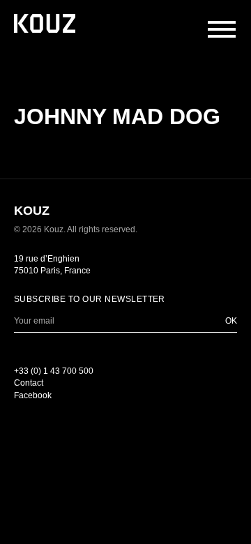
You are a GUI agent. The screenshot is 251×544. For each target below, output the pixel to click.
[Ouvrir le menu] (221, 29)
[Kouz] (44, 25)
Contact (28, 383)
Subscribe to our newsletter (89, 299)
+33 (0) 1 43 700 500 (53, 371)
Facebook (33, 395)
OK (231, 321)
